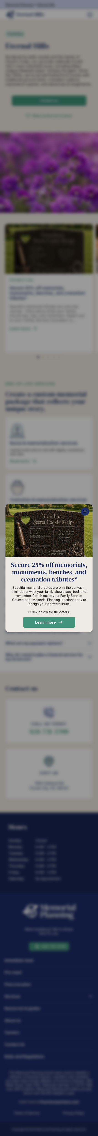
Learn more (45, 622)
